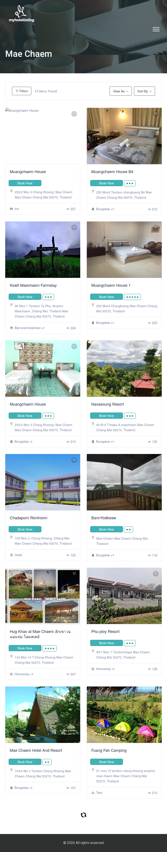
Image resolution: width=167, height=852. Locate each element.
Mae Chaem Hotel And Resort (36, 750)
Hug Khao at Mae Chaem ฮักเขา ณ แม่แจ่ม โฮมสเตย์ (40, 633)
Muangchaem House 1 (111, 285)
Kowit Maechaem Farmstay (33, 285)
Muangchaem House (28, 171)
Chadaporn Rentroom (28, 517)
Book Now (25, 183)
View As (119, 91)
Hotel (18, 554)
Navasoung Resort (107, 404)
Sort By (142, 91)
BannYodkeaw (103, 517)
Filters (23, 91)
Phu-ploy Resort (105, 631)
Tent (99, 792)
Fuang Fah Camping (109, 750)
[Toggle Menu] (156, 29)
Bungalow (103, 208)
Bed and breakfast (27, 327)
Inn (17, 208)
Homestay (22, 674)
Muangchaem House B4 (112, 171)
